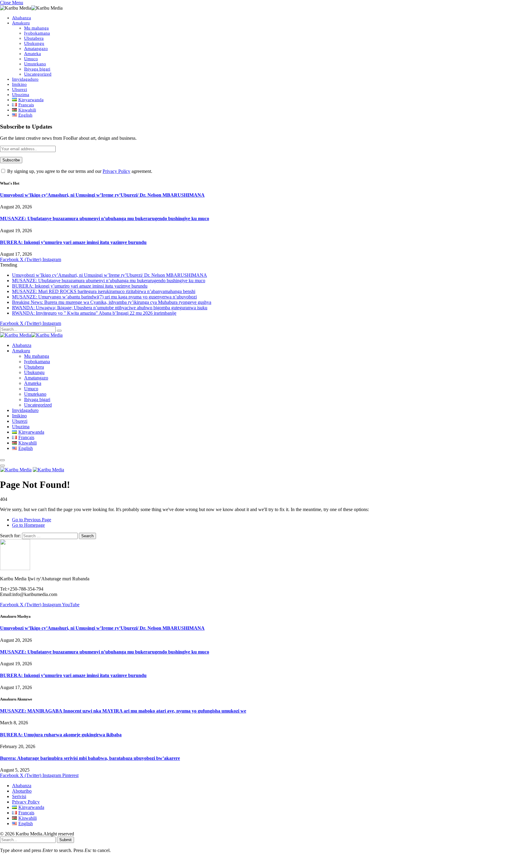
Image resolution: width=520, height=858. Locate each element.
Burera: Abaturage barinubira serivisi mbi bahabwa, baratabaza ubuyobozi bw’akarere (90, 758)
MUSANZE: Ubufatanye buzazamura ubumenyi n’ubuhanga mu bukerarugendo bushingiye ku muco (104, 218)
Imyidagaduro (25, 79)
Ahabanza (21, 17)
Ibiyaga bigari (37, 69)
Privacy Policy (116, 171)
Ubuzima (20, 94)
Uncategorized (37, 74)
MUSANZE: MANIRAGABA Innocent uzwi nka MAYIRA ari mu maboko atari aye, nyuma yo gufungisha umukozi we (123, 710)
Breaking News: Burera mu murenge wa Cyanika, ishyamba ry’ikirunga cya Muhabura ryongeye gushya (111, 302)
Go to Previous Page (31, 519)
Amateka (32, 53)
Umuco (31, 58)
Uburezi (19, 89)
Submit (65, 840)
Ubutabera (34, 38)
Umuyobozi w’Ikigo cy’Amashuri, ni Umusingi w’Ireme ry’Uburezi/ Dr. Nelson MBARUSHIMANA (102, 195)
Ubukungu (34, 43)
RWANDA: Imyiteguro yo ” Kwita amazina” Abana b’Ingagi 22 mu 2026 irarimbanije (94, 313)
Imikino (19, 84)
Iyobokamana (37, 33)
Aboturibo (22, 791)
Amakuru (21, 22)
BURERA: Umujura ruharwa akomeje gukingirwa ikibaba (61, 734)
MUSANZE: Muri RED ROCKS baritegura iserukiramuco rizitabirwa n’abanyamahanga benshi (103, 291)
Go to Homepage (28, 525)
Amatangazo (36, 48)
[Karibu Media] (31, 335)
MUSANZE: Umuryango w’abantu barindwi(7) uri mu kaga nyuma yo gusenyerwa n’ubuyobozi (104, 296)
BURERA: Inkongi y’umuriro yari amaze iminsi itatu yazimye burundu (73, 242)
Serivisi (19, 796)
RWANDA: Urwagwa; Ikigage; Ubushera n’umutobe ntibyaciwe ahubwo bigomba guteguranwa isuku (109, 307)
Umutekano (35, 63)
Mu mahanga (36, 28)
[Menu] (2, 460)
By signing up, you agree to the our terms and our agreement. (79, 171)
